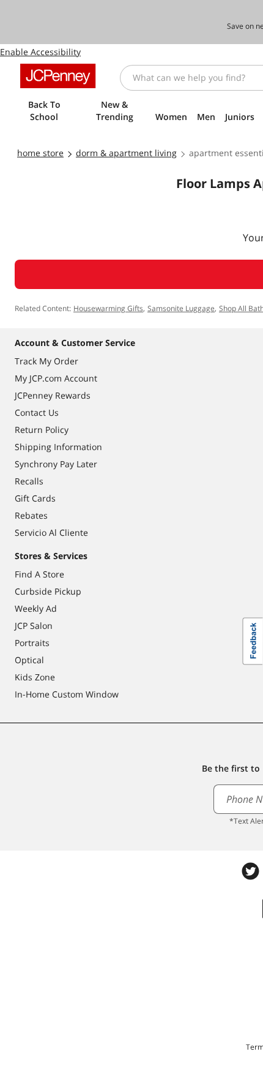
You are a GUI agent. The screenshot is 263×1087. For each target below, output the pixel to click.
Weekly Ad (36, 608)
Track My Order (46, 361)
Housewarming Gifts (108, 308)
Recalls (29, 481)
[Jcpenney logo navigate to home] (58, 76)
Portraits (32, 643)
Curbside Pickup (48, 591)
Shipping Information (58, 447)
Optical (29, 660)
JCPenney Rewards (53, 395)
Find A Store (39, 574)
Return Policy (42, 429)
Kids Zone (35, 677)
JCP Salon (34, 625)
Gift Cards (35, 498)
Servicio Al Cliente (51, 532)
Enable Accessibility (40, 52)
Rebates (31, 515)
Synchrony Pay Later (56, 464)
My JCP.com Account (56, 378)
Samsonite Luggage (181, 308)
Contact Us (37, 412)
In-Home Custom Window (67, 694)
